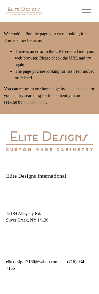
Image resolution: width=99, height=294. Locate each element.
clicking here (77, 89)
